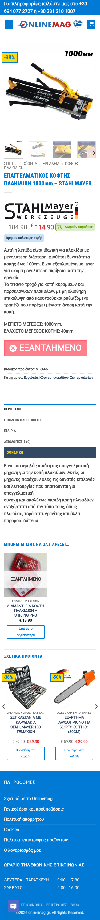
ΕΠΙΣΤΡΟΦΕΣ (56, 905)
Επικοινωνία (32, 905)
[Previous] (12, 90)
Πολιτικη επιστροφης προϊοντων (36, 839)
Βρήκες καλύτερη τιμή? (24, 238)
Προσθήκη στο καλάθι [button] (26, 753)
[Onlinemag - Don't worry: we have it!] (50, 24)
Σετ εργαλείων (81, 377)
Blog (75, 905)
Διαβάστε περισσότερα (26, 632)
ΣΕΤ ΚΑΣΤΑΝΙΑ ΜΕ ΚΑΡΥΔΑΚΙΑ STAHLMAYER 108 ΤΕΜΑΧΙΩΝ (25, 724)
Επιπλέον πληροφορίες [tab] (23, 420)
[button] (9, 24)
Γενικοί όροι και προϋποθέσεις (34, 809)
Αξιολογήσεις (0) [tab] (17, 442)
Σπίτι (8, 163)
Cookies (11, 829)
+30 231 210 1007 (56, 11)
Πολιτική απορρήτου (24, 819)
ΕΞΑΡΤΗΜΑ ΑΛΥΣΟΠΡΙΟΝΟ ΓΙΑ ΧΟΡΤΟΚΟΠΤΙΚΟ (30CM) (74, 724)
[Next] (87, 90)
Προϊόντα (28, 163)
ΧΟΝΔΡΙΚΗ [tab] (15, 452)
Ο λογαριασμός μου (22, 850)
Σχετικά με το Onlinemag (28, 798)
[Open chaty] (13, 906)
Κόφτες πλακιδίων (54, 377)
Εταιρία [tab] (10, 431)
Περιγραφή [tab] (12, 409)
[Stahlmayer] (41, 210)
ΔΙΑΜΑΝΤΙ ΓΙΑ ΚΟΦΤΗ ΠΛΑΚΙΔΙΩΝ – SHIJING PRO (25, 610)
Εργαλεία (51, 163)
